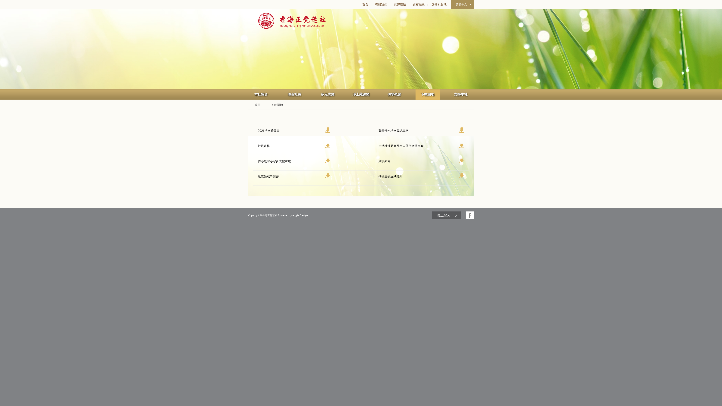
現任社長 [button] (294, 94)
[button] (292, 21)
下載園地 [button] (427, 94)
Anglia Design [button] (300, 215)
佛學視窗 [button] (394, 94)
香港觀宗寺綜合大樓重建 (274, 161)
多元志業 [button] (327, 94)
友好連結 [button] (400, 4)
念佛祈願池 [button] (439, 4)
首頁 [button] (365, 4)
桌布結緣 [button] (419, 4)
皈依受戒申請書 (268, 176)
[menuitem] (365, 4)
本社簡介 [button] (261, 94)
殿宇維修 (384, 161)
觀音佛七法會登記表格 (393, 131)
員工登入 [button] (443, 215)
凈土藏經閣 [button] (361, 94)
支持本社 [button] (461, 94)
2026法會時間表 (269, 131)
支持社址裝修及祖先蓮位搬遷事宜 (401, 146)
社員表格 (264, 146)
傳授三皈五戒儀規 (390, 176)
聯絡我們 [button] (381, 4)
